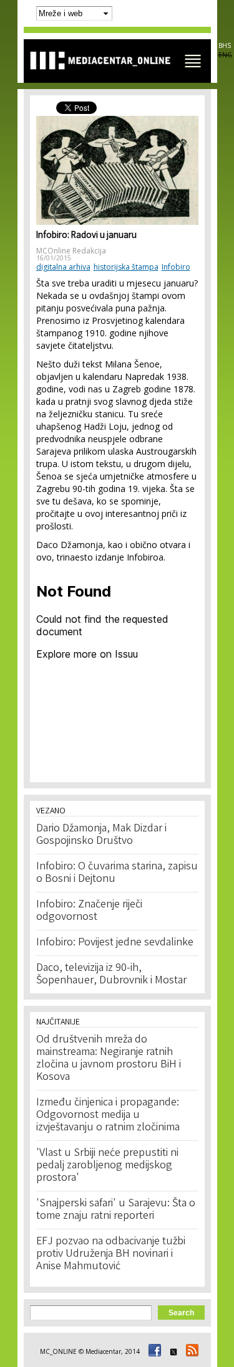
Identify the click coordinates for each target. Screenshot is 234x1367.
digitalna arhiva (63, 267)
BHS (224, 45)
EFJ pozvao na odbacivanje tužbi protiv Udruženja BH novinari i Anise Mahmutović (110, 1254)
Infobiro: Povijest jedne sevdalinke (114, 943)
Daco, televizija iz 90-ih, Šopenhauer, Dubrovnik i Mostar (111, 974)
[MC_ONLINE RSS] (190, 1351)
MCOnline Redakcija (71, 250)
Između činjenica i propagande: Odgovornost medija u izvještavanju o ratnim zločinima (108, 1115)
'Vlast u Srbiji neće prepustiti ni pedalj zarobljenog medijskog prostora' (107, 1165)
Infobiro (176, 267)
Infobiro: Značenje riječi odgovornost (89, 911)
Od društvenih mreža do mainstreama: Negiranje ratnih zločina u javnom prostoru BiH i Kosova (108, 1059)
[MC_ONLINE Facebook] (153, 1351)
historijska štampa (126, 267)
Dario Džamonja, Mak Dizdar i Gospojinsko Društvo (101, 835)
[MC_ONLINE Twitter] (171, 1351)
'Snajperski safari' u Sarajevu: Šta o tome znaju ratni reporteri (115, 1210)
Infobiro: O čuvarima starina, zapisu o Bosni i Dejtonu (117, 873)
